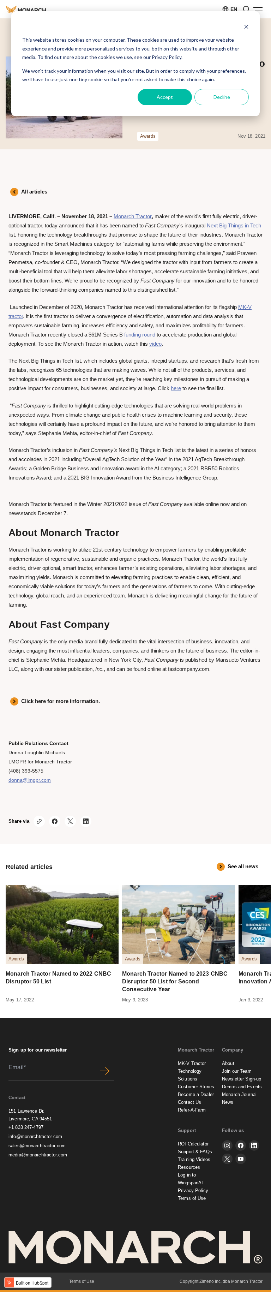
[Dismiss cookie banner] (246, 26)
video (155, 344)
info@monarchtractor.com (35, 1136)
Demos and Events (242, 1086)
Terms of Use (192, 1198)
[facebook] (240, 1145)
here (176, 388)
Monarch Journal (239, 1094)
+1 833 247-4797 (25, 1127)
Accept (165, 97)
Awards (148, 136)
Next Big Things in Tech (234, 225)
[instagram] (227, 1145)
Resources (189, 1167)
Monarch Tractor (133, 216)
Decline (221, 97)
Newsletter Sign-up (241, 1079)
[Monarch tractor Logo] (26, 9)
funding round (139, 335)
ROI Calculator (193, 1144)
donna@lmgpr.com (29, 780)
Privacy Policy (166, 57)
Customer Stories (196, 1086)
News (228, 1102)
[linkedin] (254, 1145)
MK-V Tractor (192, 1063)
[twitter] (227, 1159)
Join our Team (237, 1071)
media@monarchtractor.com (37, 1154)
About (228, 1063)
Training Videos (194, 1159)
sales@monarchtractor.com (37, 1145)
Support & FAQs (195, 1151)
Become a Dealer (196, 1094)
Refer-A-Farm (192, 1110)
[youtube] (240, 1159)
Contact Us (189, 1102)
